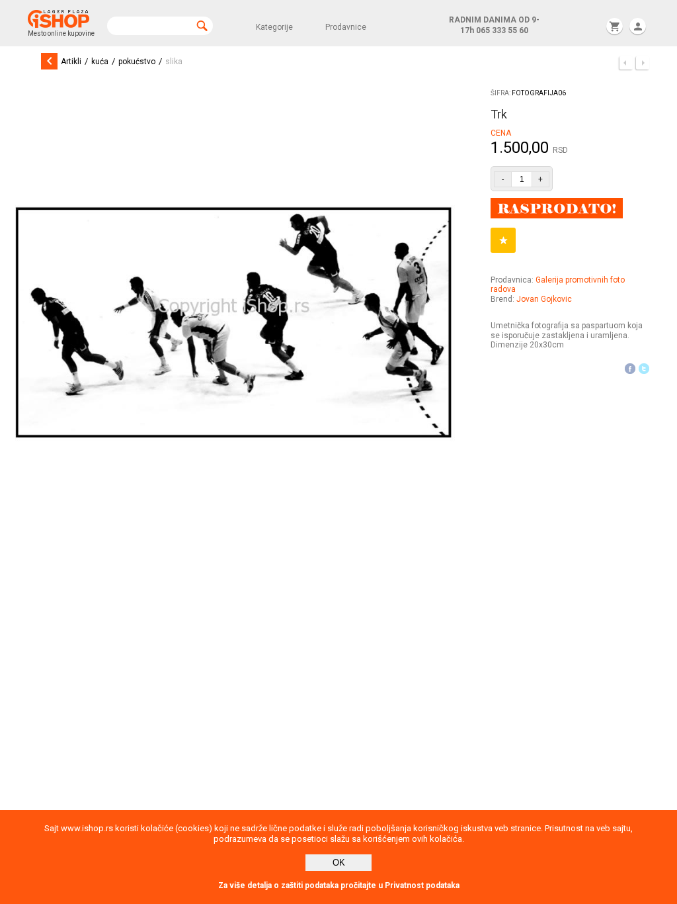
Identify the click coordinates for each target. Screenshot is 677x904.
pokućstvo (136, 61)
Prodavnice (345, 27)
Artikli (71, 61)
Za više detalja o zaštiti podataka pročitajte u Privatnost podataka (338, 885)
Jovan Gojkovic (544, 299)
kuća (99, 61)
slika (173, 61)
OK (339, 863)
